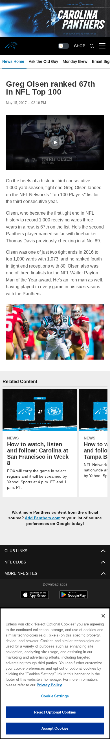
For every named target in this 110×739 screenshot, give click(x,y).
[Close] (103, 616)
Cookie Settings (55, 696)
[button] (55, 142)
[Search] (92, 46)
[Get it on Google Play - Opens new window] (73, 604)
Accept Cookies (55, 728)
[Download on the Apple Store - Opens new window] (34, 602)
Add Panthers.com (43, 524)
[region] (55, 673)
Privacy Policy (48, 685)
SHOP (79, 45)
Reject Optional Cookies (55, 712)
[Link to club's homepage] (11, 43)
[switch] (63, 46)
